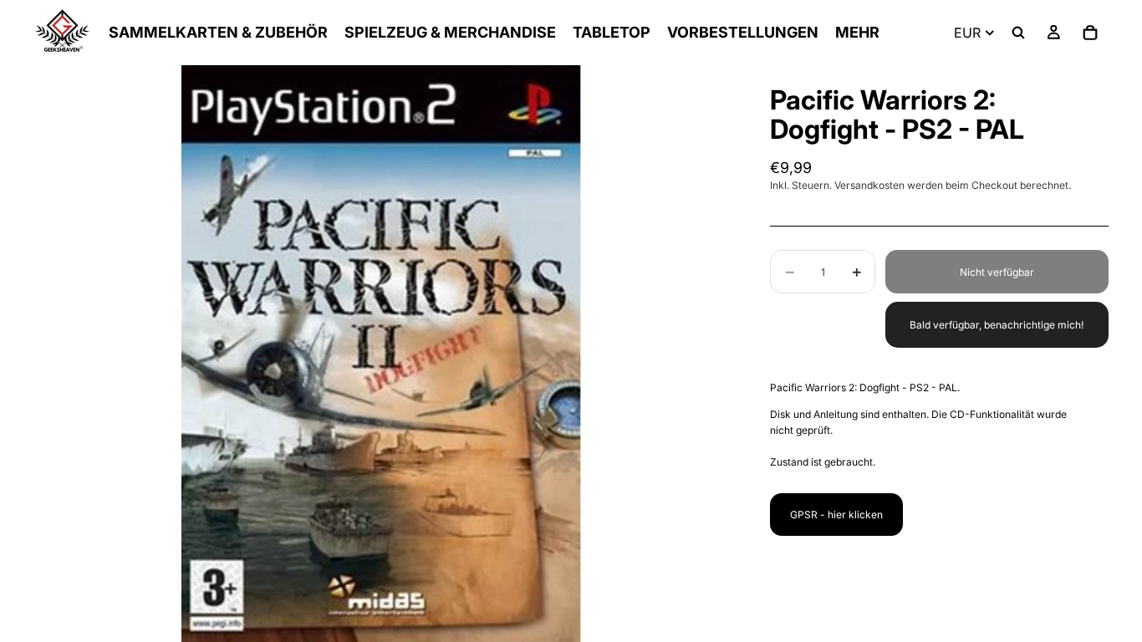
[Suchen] (1018, 32)
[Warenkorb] (1090, 32)
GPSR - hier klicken (836, 514)
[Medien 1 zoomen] (382, 353)
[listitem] (857, 32)
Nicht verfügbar (997, 272)
